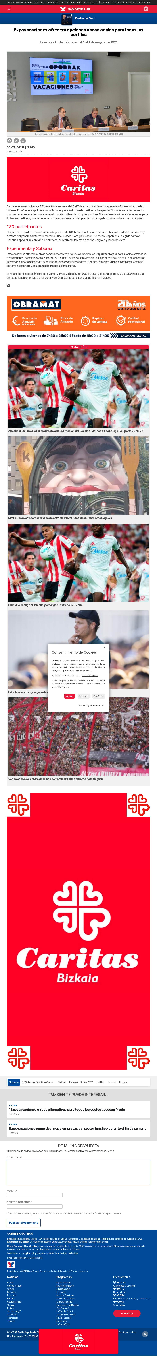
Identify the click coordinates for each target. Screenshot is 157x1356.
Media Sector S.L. (97, 705)
